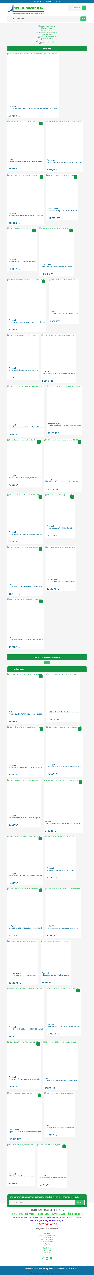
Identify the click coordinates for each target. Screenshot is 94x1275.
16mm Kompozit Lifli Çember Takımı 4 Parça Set (24, 818)
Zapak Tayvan (53, 209)
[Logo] (26, 9)
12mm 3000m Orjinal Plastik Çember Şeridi (60, 870)
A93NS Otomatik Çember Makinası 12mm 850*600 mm (63, 482)
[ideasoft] (35, 1273)
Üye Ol (57, 1)
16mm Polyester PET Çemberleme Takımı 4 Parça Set (26, 215)
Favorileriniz (47, 1250)
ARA (83, 19)
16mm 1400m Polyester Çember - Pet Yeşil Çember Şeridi (63, 823)
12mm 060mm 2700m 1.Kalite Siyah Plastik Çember (63, 928)
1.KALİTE (53, 312)
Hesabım (47, 1246)
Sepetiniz (47, 1252)
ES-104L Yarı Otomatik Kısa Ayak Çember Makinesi (64, 426)
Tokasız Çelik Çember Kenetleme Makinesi (56, 975)
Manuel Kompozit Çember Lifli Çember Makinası (25, 478)
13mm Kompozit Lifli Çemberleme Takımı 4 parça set (64, 162)
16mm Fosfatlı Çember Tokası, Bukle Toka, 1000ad (25, 534)
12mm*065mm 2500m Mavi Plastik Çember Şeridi (58, 373)
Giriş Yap (48, 1)
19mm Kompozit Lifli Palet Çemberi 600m (60, 528)
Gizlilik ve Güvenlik (47, 1237)
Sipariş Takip (47, 1248)
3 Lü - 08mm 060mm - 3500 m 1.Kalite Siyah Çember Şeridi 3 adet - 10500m (33, 108)
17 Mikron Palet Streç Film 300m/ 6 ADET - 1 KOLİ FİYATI (27, 322)
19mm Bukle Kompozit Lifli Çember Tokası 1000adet (26, 427)
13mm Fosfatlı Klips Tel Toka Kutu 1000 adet (23, 370)
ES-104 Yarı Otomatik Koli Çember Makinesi (61, 581)
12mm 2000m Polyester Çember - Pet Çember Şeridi (65, 767)
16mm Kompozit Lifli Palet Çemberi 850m (22, 261)
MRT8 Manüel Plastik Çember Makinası (21, 1176)
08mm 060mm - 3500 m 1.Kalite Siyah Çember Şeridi (26, 639)
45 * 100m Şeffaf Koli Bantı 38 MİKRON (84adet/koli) (26, 1029)
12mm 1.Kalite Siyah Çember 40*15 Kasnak (64, 314)
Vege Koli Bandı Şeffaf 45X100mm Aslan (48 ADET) (26, 161)
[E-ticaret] (46, 1273)
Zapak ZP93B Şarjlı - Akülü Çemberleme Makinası (56, 267)
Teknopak (12, 106)
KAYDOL (80, 1202)
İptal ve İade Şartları (47, 1240)
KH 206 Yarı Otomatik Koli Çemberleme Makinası (63, 712)
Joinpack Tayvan (54, 424)
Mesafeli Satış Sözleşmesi (47, 1235)
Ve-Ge (11, 159)
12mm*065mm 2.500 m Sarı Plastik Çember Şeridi (60, 1080)
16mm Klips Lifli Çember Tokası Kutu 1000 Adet (24, 1079)
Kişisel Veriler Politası (47, 1242)
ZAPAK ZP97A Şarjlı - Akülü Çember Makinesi (62, 211)
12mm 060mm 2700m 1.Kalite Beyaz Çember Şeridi (25, 586)
